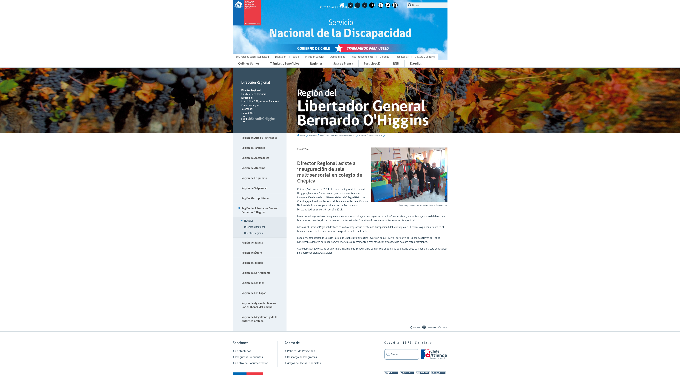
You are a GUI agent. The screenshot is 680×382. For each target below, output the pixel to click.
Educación (280, 57)
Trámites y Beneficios (284, 63)
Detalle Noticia (375, 135)
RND (396, 63)
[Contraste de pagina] (372, 5)
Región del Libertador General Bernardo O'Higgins (260, 210)
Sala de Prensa (343, 63)
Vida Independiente (362, 57)
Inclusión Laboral (314, 57)
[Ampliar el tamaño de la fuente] (364, 5)
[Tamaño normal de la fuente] (357, 5)
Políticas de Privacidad (301, 351)
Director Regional (254, 233)
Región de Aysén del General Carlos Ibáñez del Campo (259, 305)
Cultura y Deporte (425, 57)
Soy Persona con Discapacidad (252, 57)
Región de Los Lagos (254, 293)
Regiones (316, 63)
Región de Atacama (253, 168)
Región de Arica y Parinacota (259, 138)
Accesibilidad (337, 57)
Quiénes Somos (248, 63)
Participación (373, 63)
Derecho (384, 57)
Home (302, 135)
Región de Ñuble (252, 253)
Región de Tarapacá (253, 148)
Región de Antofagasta (255, 158)
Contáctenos (243, 351)
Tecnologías (402, 57)
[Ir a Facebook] (381, 5)
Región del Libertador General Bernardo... (337, 135)
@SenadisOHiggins (261, 119)
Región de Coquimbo (254, 178)
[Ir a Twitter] (388, 5)
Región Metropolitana (255, 198)
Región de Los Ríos (253, 283)
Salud (296, 57)
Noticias (248, 221)
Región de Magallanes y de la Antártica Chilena (259, 319)
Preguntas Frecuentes (249, 357)
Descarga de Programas (302, 357)
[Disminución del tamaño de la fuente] (350, 5)
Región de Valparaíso (254, 188)
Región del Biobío (252, 263)
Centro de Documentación (251, 363)
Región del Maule (252, 243)
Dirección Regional (254, 227)
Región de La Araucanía (256, 273)
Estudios (416, 63)
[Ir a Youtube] (395, 5)
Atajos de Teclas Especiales (304, 363)
